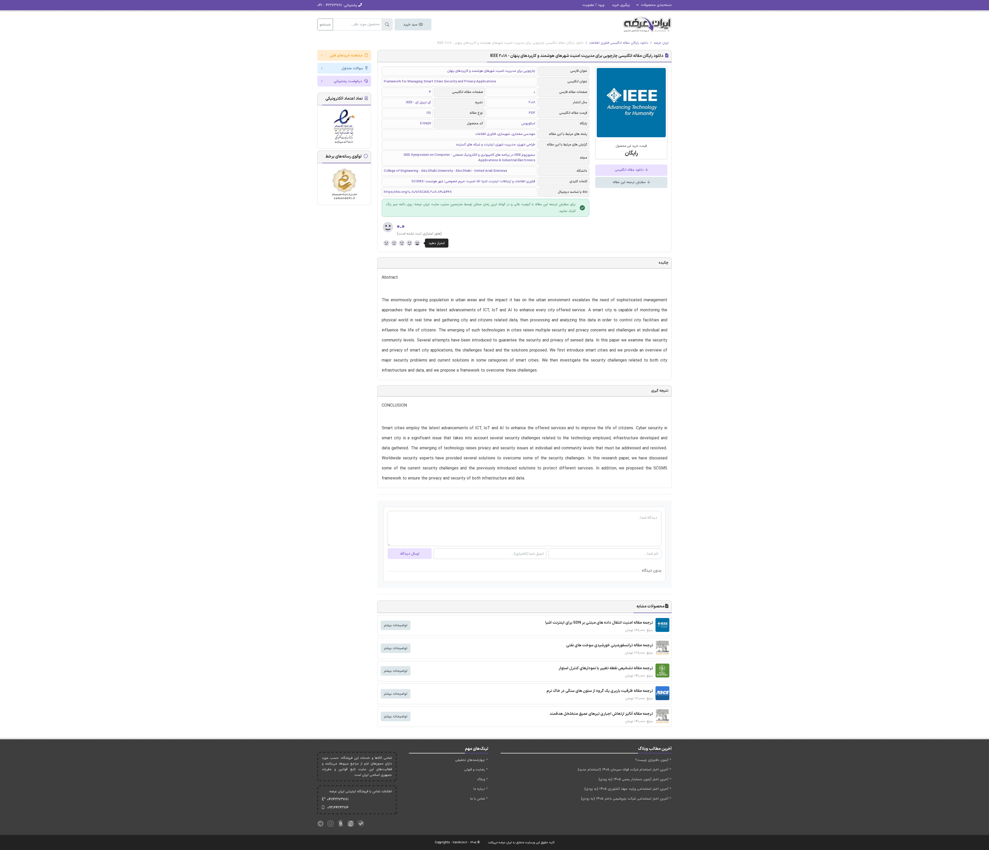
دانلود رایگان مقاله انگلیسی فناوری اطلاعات (618, 43)
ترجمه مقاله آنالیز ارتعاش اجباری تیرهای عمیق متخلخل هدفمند (601, 714)
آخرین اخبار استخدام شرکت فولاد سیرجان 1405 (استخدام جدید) (623, 769)
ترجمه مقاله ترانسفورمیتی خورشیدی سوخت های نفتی (609, 645)
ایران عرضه (661, 43)
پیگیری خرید (621, 5)
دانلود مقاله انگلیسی (630, 170)
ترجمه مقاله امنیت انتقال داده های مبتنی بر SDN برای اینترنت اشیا (599, 623)
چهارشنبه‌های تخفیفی (470, 760)
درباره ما (479, 789)
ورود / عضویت (593, 5)
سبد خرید (410, 24)
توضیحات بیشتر (395, 625)
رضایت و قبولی (474, 769)
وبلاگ (481, 779)
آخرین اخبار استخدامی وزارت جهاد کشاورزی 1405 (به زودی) (626, 789)
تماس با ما (477, 798)
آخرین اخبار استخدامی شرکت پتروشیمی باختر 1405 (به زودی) (624, 798)
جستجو (325, 24)
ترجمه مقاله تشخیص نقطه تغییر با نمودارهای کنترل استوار (606, 668)
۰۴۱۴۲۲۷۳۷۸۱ (338, 799)
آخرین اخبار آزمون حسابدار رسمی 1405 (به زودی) (633, 779)
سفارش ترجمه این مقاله (630, 182)
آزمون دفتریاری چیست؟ (651, 760)
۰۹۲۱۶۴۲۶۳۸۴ (337, 807)
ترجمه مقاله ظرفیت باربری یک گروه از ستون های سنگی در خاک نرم (600, 691)
